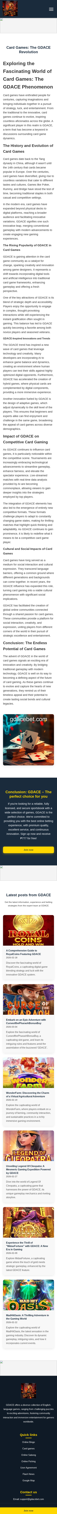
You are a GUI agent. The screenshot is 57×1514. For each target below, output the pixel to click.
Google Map (28, 1480)
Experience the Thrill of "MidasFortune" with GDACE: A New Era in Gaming (27, 1246)
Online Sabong (28, 1455)
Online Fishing (28, 1461)
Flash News (29, 1474)
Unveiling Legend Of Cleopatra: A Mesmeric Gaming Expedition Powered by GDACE (28, 1169)
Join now (28, 850)
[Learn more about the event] (28, 25)
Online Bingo (28, 1442)
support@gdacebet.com (32, 1499)
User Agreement (28, 1467)
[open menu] (51, 9)
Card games (28, 1448)
